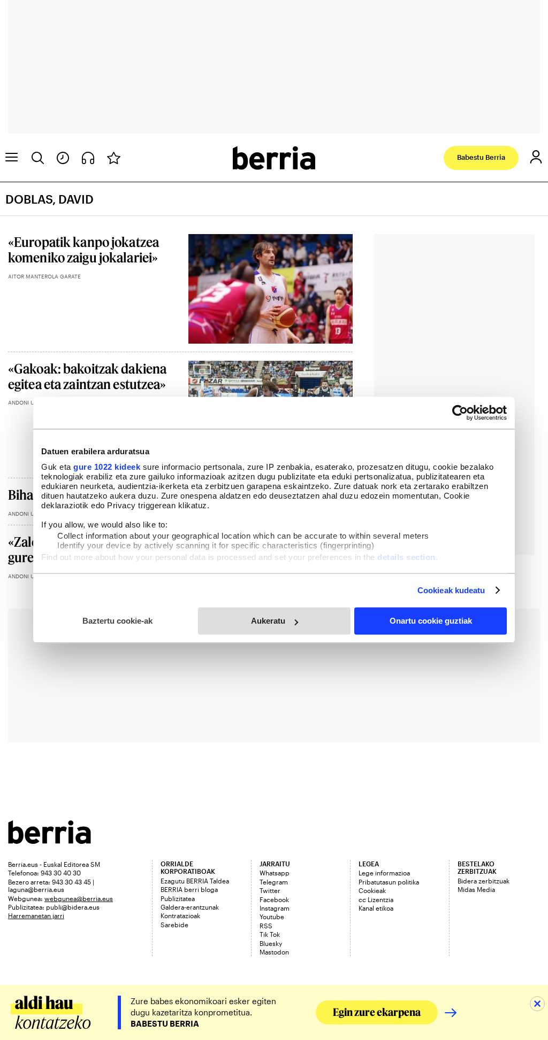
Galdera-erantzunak (190, 907)
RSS (266, 925)
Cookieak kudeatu (451, 590)
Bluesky (271, 943)
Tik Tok (270, 934)
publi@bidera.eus (73, 907)
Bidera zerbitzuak (483, 880)
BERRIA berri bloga (189, 889)
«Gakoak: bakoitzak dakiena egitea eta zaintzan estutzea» (87, 376)
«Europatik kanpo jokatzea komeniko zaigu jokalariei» (83, 249)
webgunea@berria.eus (78, 898)
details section (406, 557)
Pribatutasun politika (389, 882)
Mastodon (274, 952)
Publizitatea (178, 898)
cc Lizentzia (376, 899)
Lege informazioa (384, 872)
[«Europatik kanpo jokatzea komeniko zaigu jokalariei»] (270, 289)
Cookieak (372, 890)
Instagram (275, 908)
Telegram (274, 882)
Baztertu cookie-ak (117, 620)
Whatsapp (275, 872)
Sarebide (174, 924)
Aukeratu (268, 620)
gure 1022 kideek (106, 466)
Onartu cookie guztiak (431, 620)
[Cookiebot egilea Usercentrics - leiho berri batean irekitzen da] (460, 413)
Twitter (270, 890)
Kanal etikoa (376, 908)
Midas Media (476, 889)
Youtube (272, 916)
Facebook (274, 899)
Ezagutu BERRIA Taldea (195, 880)
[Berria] (49, 840)
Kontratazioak (180, 915)
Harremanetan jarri (36, 915)
